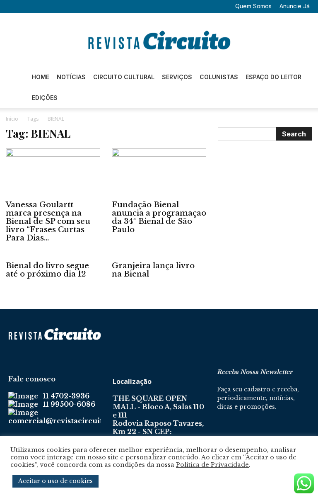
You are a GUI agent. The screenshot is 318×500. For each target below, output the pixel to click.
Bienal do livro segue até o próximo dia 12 (47, 270)
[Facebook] (27, 6)
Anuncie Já (294, 6)
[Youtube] (68, 6)
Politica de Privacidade (212, 464)
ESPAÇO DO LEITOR (273, 76)
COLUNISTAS (219, 76)
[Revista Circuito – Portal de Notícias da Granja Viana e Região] (159, 40)
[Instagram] (40, 6)
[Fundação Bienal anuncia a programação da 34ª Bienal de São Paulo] (159, 171)
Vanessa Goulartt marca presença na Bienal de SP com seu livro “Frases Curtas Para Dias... (48, 221)
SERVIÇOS (177, 76)
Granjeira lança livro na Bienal (153, 270)
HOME (40, 76)
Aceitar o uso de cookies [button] (55, 481)
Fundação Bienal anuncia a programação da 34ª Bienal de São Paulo (159, 217)
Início (12, 118)
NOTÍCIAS (71, 76)
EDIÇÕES (45, 97)
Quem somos (253, 6)
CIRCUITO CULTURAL (123, 76)
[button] (14, 6)
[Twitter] (54, 6)
